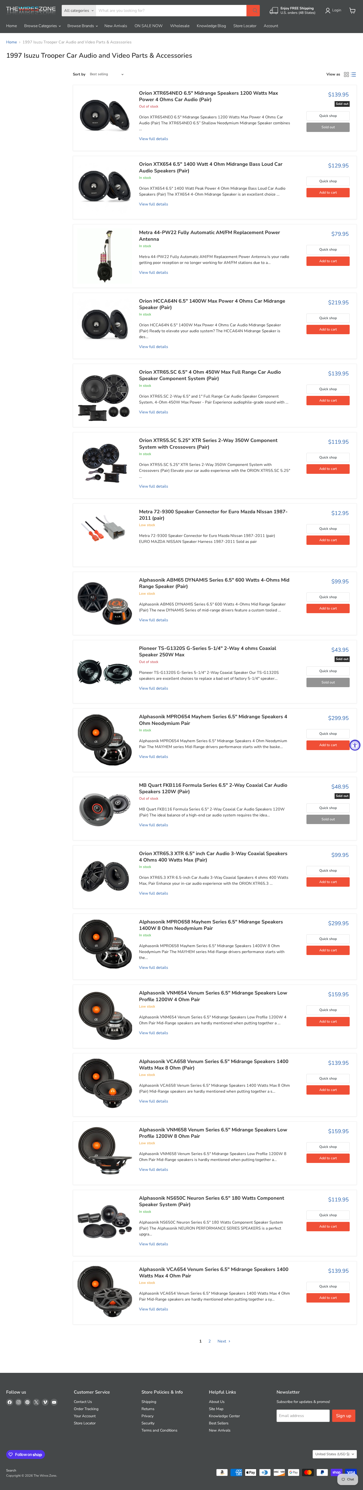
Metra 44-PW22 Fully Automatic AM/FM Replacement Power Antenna (209, 235)
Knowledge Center (224, 1416)
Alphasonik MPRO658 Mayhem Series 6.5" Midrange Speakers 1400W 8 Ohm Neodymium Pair (211, 925)
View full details (153, 139)
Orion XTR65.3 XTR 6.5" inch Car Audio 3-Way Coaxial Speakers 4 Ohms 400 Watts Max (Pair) (213, 856)
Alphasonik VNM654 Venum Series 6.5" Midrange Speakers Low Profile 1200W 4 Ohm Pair (213, 996)
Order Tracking (86, 1408)
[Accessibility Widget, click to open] (355, 745)
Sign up (343, 1416)
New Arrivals (115, 26)
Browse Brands (81, 26)
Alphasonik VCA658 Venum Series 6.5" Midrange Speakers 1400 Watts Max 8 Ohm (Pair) (213, 1064)
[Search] (253, 10)
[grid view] (346, 74)
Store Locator (244, 26)
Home (11, 26)
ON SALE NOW (149, 26)
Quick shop (328, 115)
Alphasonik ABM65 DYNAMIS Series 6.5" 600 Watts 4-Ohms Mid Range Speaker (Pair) (214, 583)
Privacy (147, 1416)
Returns (147, 1408)
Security (148, 1423)
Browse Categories (41, 26)
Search (11, 1470)
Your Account (85, 1416)
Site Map (216, 1408)
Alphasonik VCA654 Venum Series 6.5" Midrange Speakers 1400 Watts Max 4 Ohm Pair (213, 1272)
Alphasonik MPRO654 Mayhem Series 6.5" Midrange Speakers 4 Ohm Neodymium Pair (213, 719)
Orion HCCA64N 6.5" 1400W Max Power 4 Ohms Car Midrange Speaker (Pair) (212, 304)
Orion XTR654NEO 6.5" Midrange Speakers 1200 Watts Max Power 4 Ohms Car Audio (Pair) (208, 96)
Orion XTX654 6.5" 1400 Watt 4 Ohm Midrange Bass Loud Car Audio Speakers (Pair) (210, 167)
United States (332, 1454)
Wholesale (179, 26)
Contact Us (83, 1401)
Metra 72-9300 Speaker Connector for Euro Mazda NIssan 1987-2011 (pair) (213, 514)
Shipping (148, 1401)
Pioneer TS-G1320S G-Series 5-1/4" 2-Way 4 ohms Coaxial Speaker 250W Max (207, 651)
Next (222, 1341)
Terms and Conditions (159, 1430)
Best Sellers (218, 1423)
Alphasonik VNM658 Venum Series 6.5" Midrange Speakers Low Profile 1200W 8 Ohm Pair (213, 1133)
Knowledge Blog (211, 26)
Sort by (79, 74)
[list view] (353, 74)
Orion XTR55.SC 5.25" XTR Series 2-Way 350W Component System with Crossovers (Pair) (208, 443)
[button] (334, 11)
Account (271, 26)
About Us (216, 1401)
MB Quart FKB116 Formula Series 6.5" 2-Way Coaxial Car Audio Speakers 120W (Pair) (213, 788)
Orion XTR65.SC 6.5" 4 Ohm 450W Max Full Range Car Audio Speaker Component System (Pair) (210, 375)
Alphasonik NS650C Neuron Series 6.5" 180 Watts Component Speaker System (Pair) (211, 1201)
